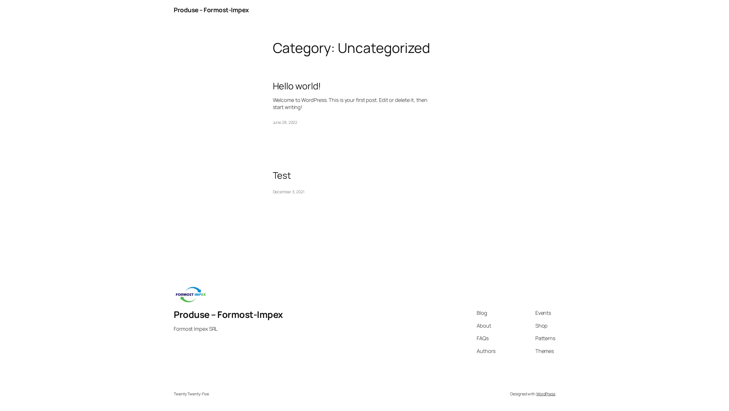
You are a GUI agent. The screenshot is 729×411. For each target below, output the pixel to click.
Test (282, 175)
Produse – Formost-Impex (211, 10)
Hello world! (297, 86)
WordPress (545, 393)
